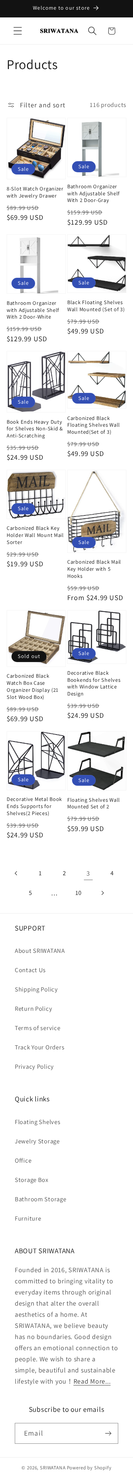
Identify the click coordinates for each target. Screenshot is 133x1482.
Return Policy (33, 1008)
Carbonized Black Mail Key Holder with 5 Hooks (94, 568)
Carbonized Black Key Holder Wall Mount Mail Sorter (35, 535)
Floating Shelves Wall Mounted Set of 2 (93, 803)
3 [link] (88, 873)
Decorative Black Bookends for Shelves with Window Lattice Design (93, 683)
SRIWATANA (53, 1468)
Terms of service (38, 1028)
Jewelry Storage (37, 1141)
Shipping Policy (36, 989)
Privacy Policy (34, 1066)
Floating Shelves (38, 1122)
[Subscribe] (108, 1433)
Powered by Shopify (89, 1468)
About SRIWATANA (40, 951)
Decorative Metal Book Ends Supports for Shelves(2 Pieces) (34, 806)
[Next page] (102, 893)
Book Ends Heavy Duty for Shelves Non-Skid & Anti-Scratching (35, 428)
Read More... (92, 1381)
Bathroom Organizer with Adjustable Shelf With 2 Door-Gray (93, 193)
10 (78, 893)
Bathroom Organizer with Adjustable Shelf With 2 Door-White (33, 310)
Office (23, 1160)
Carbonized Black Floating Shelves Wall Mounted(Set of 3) (93, 425)
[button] (18, 31)
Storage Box (31, 1180)
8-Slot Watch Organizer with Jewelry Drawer (35, 192)
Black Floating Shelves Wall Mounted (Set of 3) (96, 306)
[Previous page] (16, 873)
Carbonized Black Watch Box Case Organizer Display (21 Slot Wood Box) (32, 686)
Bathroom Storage (40, 1199)
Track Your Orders (39, 1047)
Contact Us (30, 970)
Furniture (28, 1218)
